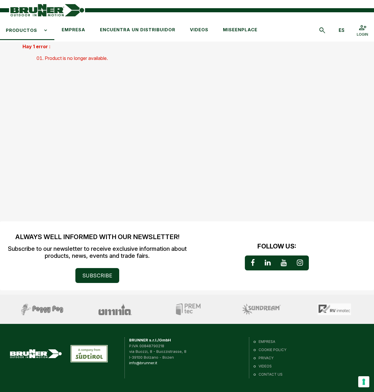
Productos (21, 30)
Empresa (73, 29)
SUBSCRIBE (97, 275)
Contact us (271, 374)
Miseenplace (240, 29)
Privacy (266, 358)
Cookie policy (272, 350)
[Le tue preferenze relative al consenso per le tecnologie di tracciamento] (363, 381)
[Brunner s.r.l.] (47, 10)
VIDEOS (199, 29)
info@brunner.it (143, 362)
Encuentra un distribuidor (137, 29)
